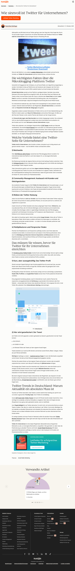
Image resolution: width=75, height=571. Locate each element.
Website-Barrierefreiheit (52, 563)
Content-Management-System (7, 540)
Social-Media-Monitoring (45, 428)
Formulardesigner (21, 534)
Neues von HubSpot (51, 530)
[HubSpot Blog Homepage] (4, 2)
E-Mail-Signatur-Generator (40, 516)
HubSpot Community (64, 518)
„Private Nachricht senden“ (29, 380)
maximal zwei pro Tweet (37, 356)
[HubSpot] (37, 559)
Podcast (48, 528)
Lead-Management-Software (21, 545)
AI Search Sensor (37, 521)
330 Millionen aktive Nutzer (22, 154)
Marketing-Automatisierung (8, 546)
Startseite (3, 6)
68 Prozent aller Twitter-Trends (24, 398)
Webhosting (4, 543)
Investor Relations (52, 523)
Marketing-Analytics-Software (21, 517)
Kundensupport (63, 516)
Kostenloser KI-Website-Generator (7, 533)
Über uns (49, 516)
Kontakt (48, 537)
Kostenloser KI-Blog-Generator (21, 531)
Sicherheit (41, 563)
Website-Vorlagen (38, 530)
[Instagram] (29, 554)
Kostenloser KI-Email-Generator (21, 526)
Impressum (33, 563)
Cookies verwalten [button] (65, 563)
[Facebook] (25, 554)
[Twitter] (37, 554)
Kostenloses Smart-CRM (22, 523)
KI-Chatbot (4, 537)
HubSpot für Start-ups (64, 542)
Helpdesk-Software (21, 539)
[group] (37, 486)
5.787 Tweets (44, 125)
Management (50, 521)
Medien (48, 533)
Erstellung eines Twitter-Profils (22, 253)
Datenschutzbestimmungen (21, 563)
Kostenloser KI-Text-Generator (6, 526)
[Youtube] (33, 554)
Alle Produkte (5, 516)
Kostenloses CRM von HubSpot (6, 522)
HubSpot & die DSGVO (64, 535)
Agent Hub (4, 530)
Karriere (50, 518)
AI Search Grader (37, 518)
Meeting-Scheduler (21, 537)
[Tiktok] (50, 554)
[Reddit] (46, 554)
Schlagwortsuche (19, 163)
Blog (48, 525)
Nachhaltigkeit (51, 535)
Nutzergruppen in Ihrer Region (65, 522)
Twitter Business (38, 328)
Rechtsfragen (8, 563)
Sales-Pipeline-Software (22, 548)
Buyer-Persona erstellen (39, 525)
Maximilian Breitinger (11, 26)
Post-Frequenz (30, 127)
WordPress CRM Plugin (39, 528)
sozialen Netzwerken (37, 72)
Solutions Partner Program (65, 540)
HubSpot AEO (5, 518)
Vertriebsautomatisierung (22, 541)
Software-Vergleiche (21, 520)
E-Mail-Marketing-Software (8, 548)
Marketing (10, 6)
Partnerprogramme (64, 537)
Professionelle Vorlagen (39, 523)
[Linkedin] (42, 554)
